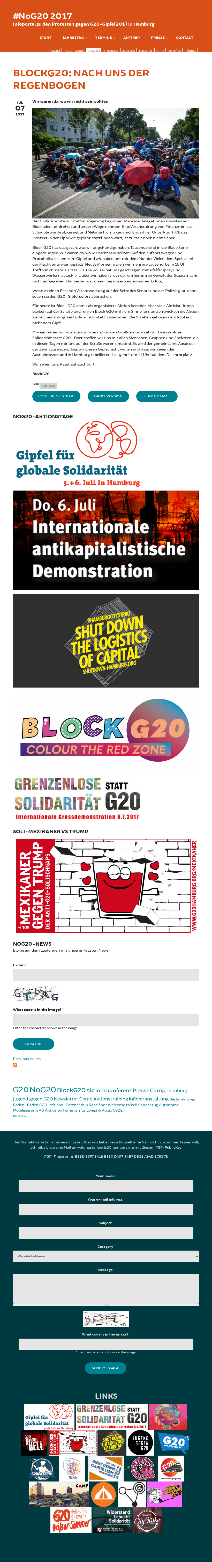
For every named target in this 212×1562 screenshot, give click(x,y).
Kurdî (160, 51)
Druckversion (108, 396)
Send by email (157, 396)
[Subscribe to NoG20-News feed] (106, 1064)
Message (106, 1270)
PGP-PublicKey (168, 1147)
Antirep (188, 1099)
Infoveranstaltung (149, 1099)
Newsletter (66, 1099)
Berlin (174, 1099)
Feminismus (74, 1110)
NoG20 (42, 1089)
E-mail (20, 965)
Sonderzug (148, 1105)
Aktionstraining (110, 1099)
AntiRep (131, 37)
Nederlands (74, 51)
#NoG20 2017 (42, 16)
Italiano (145, 51)
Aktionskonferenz (109, 1090)
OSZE (118, 1110)
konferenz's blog (56, 396)
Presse (158, 37)
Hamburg (176, 1090)
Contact (184, 37)
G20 (21, 1089)
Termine (103, 37)
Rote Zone (98, 1105)
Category (106, 1246)
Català (55, 51)
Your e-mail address (106, 1199)
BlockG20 (48, 386)
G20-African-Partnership (63, 1105)
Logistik (93, 1110)
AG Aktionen (50, 1110)
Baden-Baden (26, 1105)
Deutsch (128, 51)
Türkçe (190, 51)
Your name (106, 1176)
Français (111, 51)
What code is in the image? (38, 1009)
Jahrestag (73, 37)
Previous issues (27, 1058)
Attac (107, 1110)
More (18, 1116)
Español (174, 51)
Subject (106, 1223)
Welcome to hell (122, 1105)
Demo (86, 1099)
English (94, 51)
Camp (157, 1090)
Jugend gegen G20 (33, 1099)
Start (45, 37)
